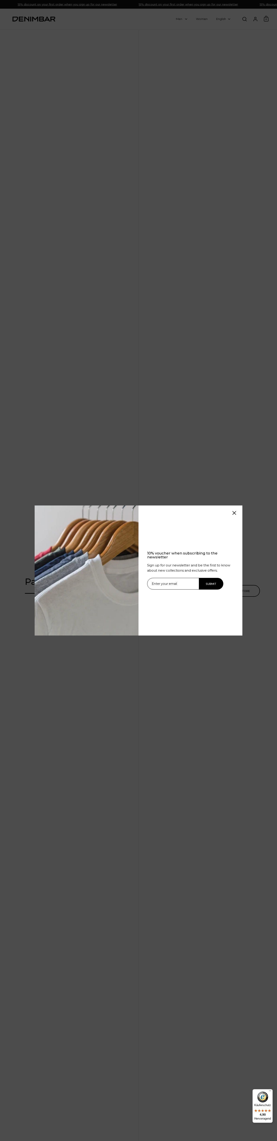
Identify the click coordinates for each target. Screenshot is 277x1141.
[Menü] (270, 1091)
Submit (211, 583)
